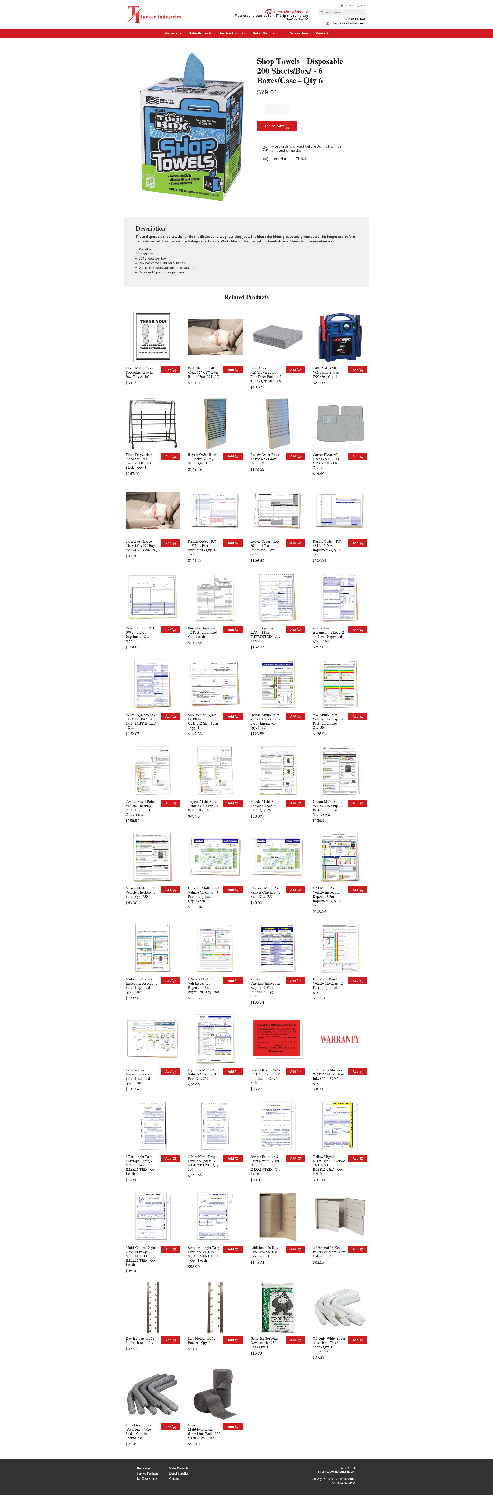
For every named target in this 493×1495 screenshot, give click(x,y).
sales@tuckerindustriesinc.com (348, 23)
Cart (363, 5)
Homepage (173, 33)
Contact (322, 33)
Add (168, 370)
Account (349, 5)
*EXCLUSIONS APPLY (297, 18)
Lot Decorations (296, 33)
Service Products (232, 33)
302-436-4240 (347, 1468)
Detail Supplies (264, 33)
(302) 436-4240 (356, 19)
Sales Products (200, 33)
